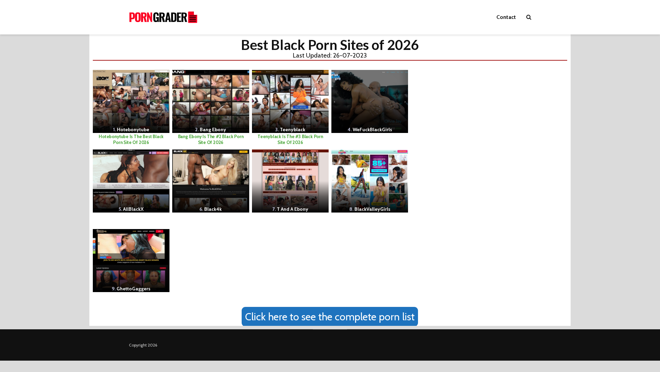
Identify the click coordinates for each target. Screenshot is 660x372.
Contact (506, 17)
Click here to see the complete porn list (330, 316)
